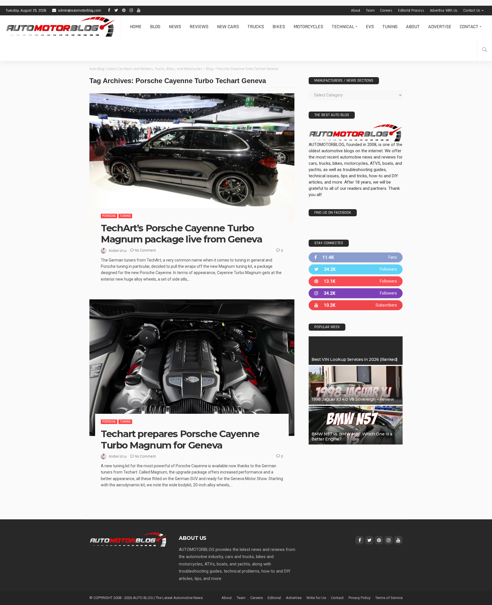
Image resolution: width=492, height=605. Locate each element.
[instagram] (356, 293)
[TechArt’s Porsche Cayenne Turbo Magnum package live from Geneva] (191, 161)
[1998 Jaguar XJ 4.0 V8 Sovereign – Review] (356, 385)
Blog (155, 26)
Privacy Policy (359, 598)
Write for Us (316, 598)
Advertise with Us (444, 10)
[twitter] (356, 269)
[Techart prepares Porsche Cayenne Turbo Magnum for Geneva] (191, 367)
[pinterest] (356, 281)
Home (136, 26)
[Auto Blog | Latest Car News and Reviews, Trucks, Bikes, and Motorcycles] (128, 539)
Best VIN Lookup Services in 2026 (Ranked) (354, 359)
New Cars (228, 26)
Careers (386, 10)
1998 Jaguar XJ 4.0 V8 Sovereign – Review (352, 399)
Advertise (439, 26)
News (175, 26)
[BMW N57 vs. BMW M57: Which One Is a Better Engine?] (356, 425)
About (355, 10)
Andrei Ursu (118, 250)
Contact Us (471, 10)
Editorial (274, 598)
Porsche (109, 216)
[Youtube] (356, 305)
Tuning (389, 26)
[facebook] (356, 257)
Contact (469, 26)
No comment (145, 250)
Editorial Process (411, 10)
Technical (343, 26)
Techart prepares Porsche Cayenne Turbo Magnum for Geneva (180, 439)
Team (370, 10)
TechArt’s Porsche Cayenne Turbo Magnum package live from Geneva (181, 233)
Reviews (199, 26)
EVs (370, 26)
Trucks (255, 26)
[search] (484, 49)
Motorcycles (308, 26)
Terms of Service (389, 598)
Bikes (278, 26)
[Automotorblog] (60, 27)
